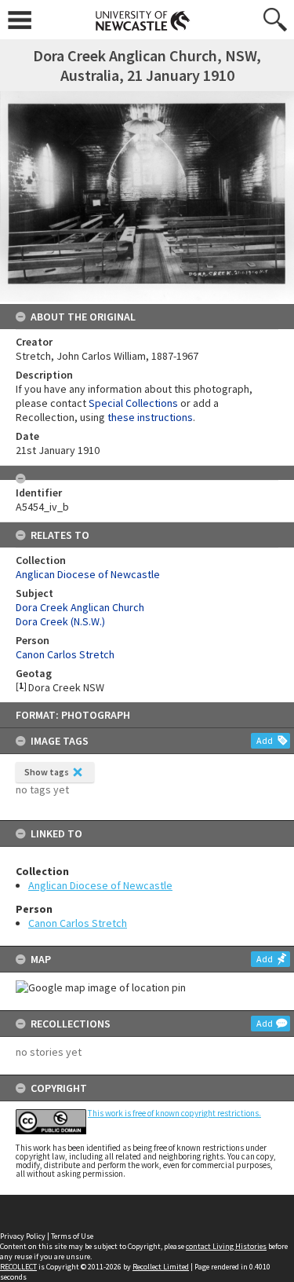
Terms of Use (72, 1236)
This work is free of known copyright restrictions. (174, 1113)
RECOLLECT (18, 1267)
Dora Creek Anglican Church (80, 607)
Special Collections (133, 403)
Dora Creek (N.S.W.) (60, 621)
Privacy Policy (22, 1236)
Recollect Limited (160, 1267)
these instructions (150, 417)
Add (264, 740)
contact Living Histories (226, 1246)
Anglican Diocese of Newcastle (100, 885)
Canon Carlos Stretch (77, 923)
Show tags (46, 772)
